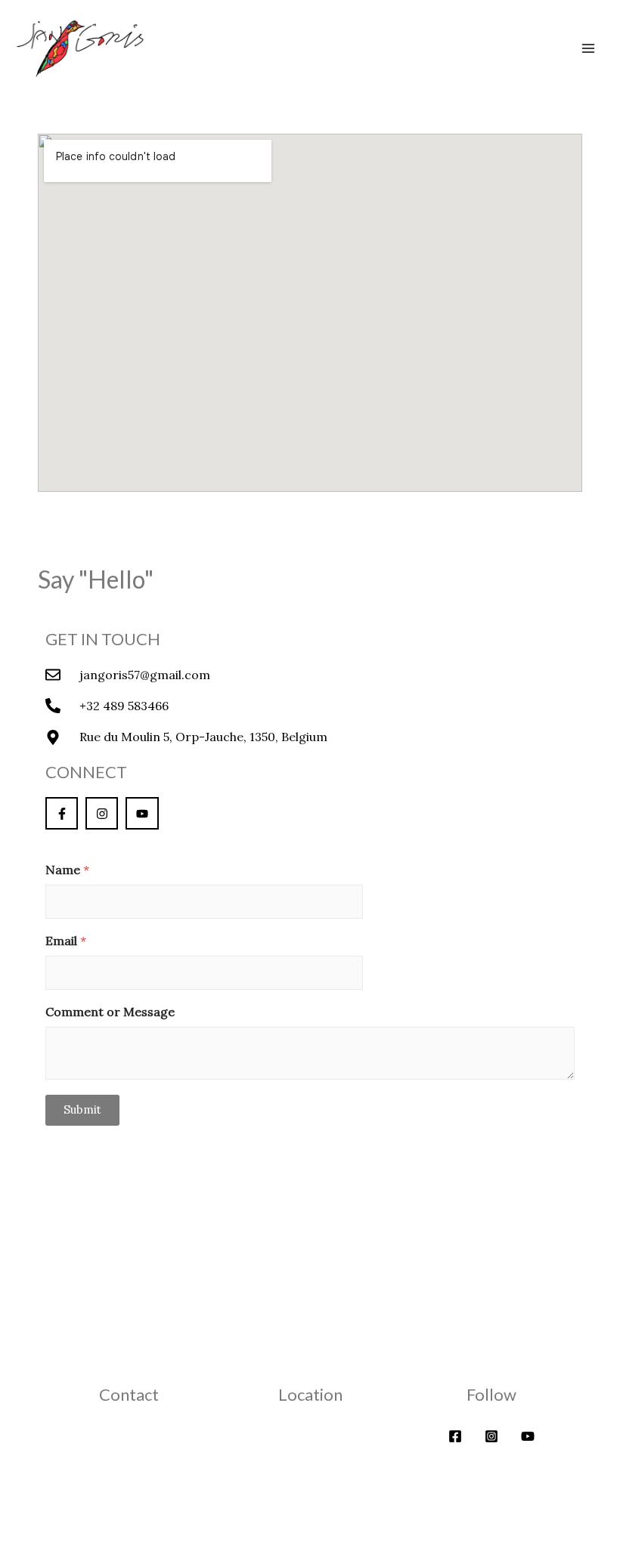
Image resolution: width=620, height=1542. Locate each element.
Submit (82, 1109)
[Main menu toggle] (588, 48)
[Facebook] (455, 1436)
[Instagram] (491, 1436)
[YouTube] (528, 1436)
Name (67, 870)
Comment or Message (110, 1012)
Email (65, 941)
